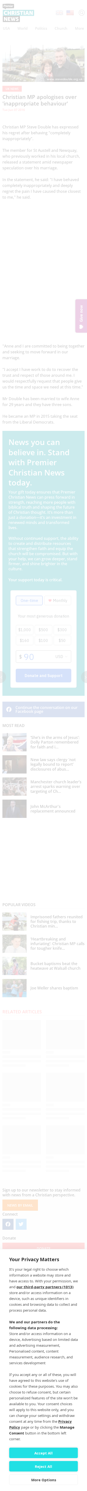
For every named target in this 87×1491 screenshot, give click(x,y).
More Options (43, 1479)
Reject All (43, 1466)
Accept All (43, 1453)
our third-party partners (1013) (44, 1286)
